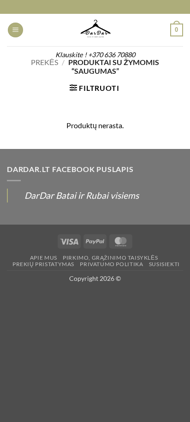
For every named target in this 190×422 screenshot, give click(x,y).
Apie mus (43, 257)
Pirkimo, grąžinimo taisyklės (110, 257)
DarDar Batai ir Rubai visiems (81, 195)
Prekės (44, 62)
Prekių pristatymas (43, 264)
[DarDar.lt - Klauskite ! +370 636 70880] (95, 30)
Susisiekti (164, 264)
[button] (15, 30)
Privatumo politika (111, 264)
